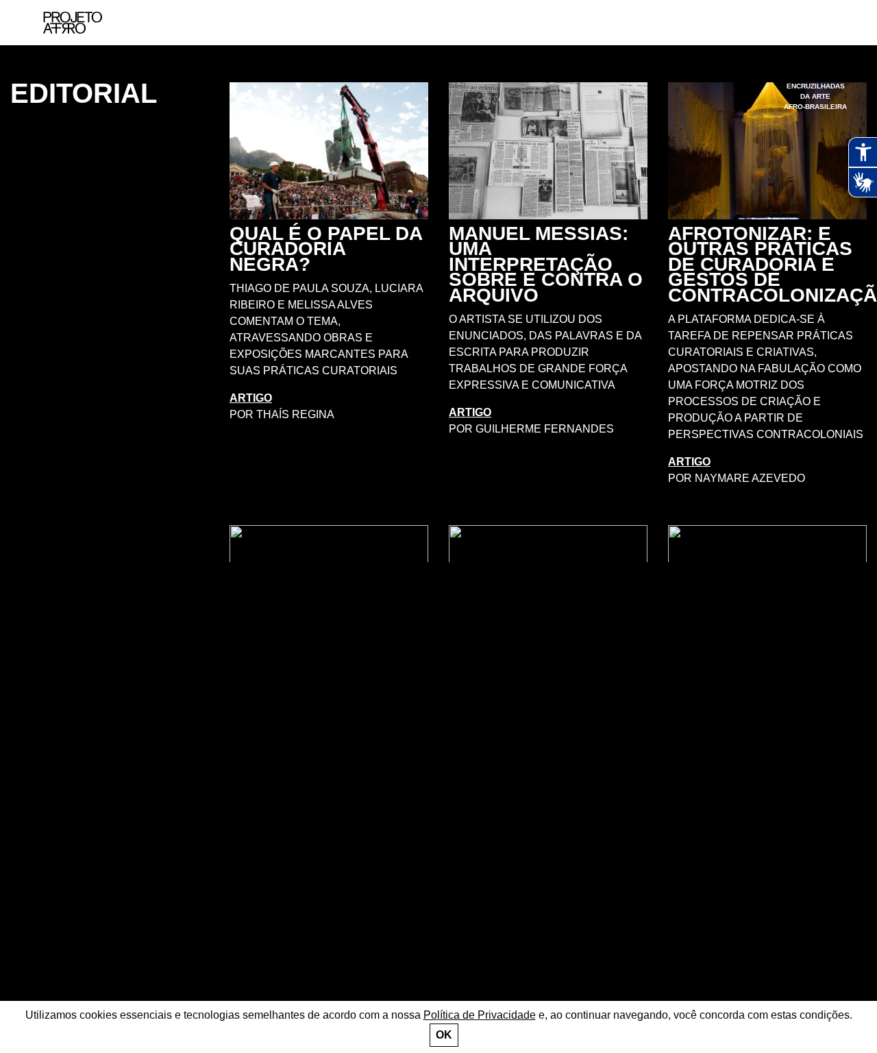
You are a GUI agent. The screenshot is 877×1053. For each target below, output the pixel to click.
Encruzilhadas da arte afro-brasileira (815, 96)
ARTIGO (251, 398)
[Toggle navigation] (834, 23)
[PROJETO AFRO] (72, 22)
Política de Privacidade (479, 1015)
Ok (444, 1035)
